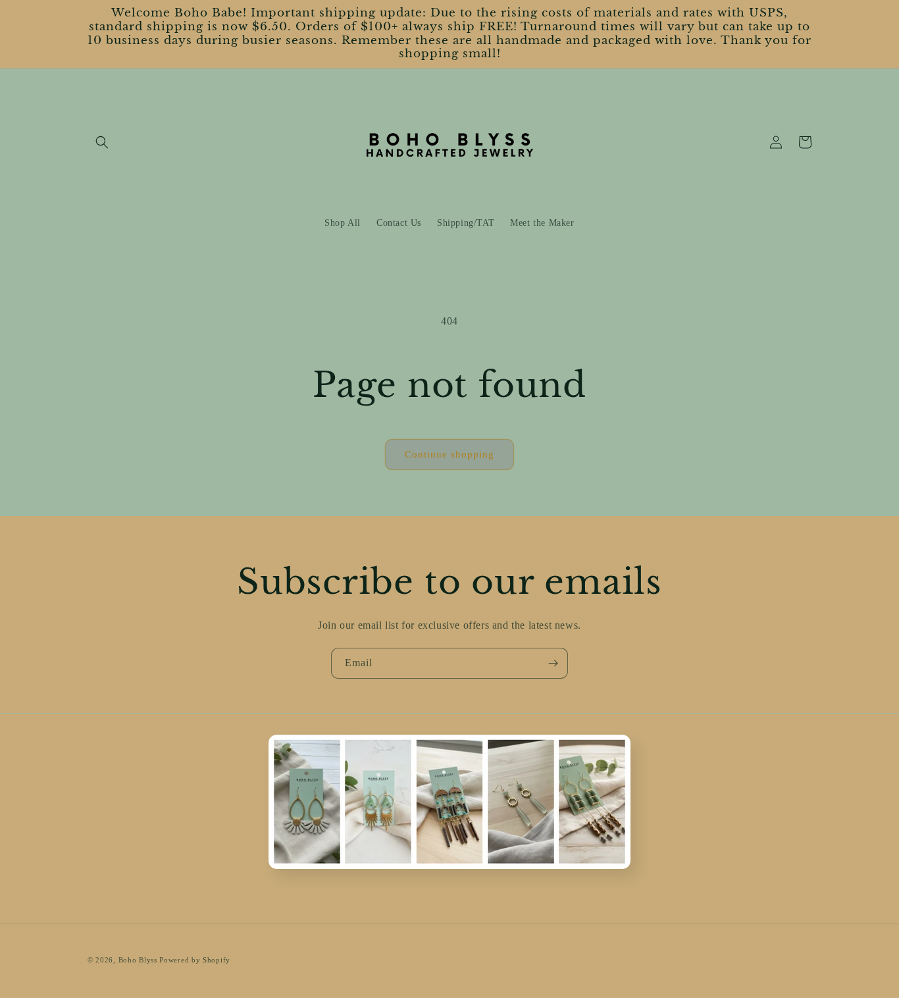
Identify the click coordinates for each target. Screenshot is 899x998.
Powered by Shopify (194, 960)
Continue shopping (449, 454)
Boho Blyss (137, 960)
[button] (102, 142)
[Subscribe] (552, 663)
